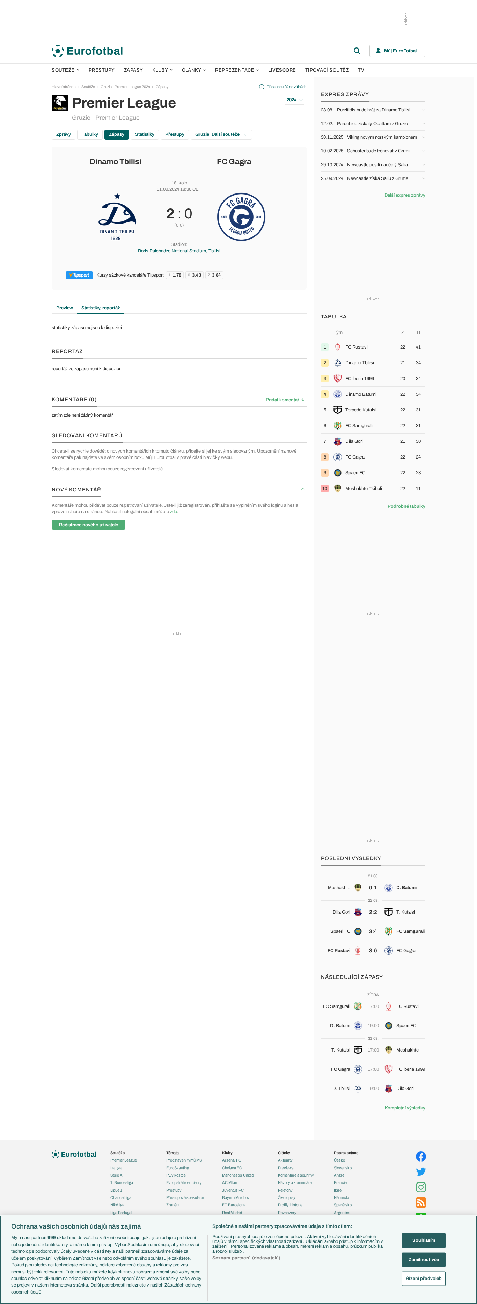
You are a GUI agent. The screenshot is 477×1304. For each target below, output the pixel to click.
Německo (342, 1197)
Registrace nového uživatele (88, 524)
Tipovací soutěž (327, 70)
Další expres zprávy (404, 195)
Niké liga (117, 1205)
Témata (172, 1153)
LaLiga (116, 1168)
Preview (64, 308)
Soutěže (63, 70)
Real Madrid (232, 1212)
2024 (292, 99)
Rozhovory (287, 1212)
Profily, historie (290, 1205)
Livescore (282, 70)
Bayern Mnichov (236, 1197)
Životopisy (286, 1197)
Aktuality (285, 1160)
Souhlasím (423, 1240)
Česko (339, 1160)
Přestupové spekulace (185, 1197)
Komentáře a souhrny (296, 1175)
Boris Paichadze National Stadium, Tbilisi (179, 251)
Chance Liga (120, 1197)
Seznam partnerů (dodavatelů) (246, 1257)
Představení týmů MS (184, 1160)
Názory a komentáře (295, 1182)
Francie (340, 1182)
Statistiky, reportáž (100, 308)
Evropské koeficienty (184, 1182)
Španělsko (343, 1205)
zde (173, 511)
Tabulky (90, 134)
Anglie (339, 1175)
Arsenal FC (231, 1160)
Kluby (160, 70)
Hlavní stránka (64, 87)
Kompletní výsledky (405, 1108)
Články (284, 1153)
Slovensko (343, 1168)
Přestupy (102, 70)
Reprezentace (234, 70)
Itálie (338, 1190)
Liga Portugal (121, 1212)
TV (361, 70)
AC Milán (229, 1182)
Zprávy (63, 134)
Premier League (123, 1160)
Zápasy (133, 70)
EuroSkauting (177, 1168)
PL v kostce (176, 1175)
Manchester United (238, 1175)
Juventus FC (233, 1190)
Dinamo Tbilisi (115, 161)
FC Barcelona (233, 1205)
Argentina (342, 1212)
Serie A (116, 1175)
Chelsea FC (232, 1168)
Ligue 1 (116, 1190)
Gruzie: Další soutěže (218, 134)
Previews (286, 1168)
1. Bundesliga (121, 1182)
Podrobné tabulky (406, 506)
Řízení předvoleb (424, 1278)
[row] (373, 347)
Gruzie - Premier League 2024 (125, 87)
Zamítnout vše (424, 1259)
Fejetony (285, 1190)
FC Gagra (234, 161)
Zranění (172, 1205)
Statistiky (144, 134)
